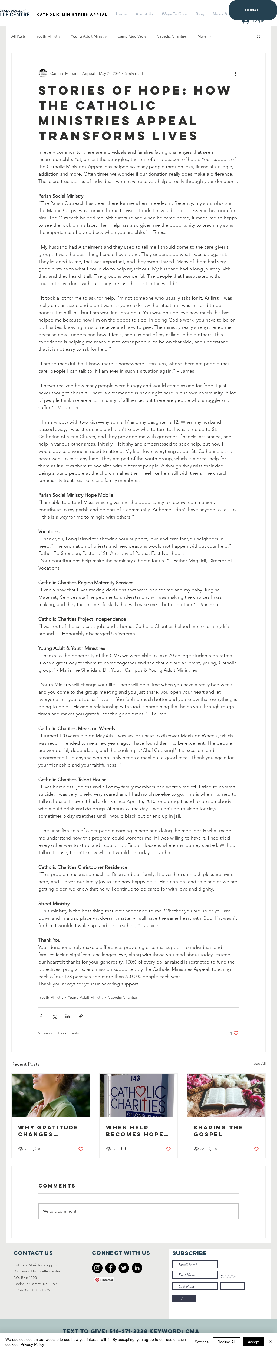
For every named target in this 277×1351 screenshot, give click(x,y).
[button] (258, 36)
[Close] (270, 1342)
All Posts (18, 36)
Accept (253, 1342)
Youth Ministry (48, 36)
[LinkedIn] (137, 1268)
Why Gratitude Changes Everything (48, 1131)
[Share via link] (80, 1016)
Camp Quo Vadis (131, 36)
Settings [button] (202, 1342)
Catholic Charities (172, 36)
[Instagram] (97, 1268)
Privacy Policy (32, 1344)
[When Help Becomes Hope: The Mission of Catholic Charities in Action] (139, 1095)
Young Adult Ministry (89, 36)
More (201, 36)
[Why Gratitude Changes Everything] (51, 1095)
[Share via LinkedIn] (67, 1016)
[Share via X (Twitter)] (54, 1016)
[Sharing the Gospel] (226, 1095)
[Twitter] (123, 1268)
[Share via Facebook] (41, 1016)
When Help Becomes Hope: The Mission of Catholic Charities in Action (136, 1131)
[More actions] (235, 73)
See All (260, 1063)
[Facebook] (110, 1268)
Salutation (228, 1276)
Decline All (226, 1342)
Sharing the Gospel (218, 1131)
